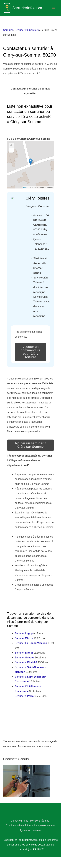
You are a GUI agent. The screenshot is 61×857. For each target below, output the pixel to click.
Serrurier (8, 30)
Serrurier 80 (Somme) (27, 30)
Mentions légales (39, 820)
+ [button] (11, 145)
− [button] (11, 150)
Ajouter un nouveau (30, 830)
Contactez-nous (19, 820)
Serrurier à (26, 662)
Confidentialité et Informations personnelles (30, 825)
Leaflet (25, 187)
